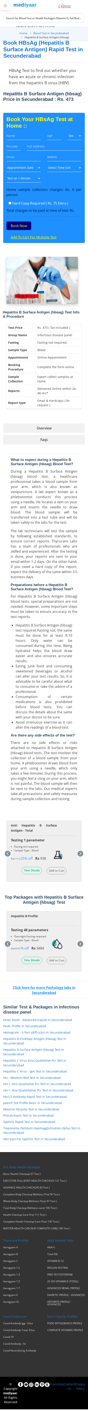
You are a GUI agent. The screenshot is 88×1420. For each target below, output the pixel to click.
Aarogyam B (10, 1254)
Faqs (44, 439)
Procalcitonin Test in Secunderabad (28, 1115)
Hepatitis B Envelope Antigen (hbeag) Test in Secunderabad (34, 1041)
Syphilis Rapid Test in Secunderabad (29, 1122)
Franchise (57, 1384)
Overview (44, 428)
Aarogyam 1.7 (11, 1288)
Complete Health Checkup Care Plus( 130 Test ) (31, 1221)
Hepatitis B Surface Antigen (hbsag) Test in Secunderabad (33, 1052)
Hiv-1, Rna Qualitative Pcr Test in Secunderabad (37, 1084)
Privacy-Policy (80, 1386)
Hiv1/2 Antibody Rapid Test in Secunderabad (35, 1097)
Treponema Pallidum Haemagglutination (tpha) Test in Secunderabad (41, 1130)
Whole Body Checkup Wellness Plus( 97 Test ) (30, 1201)
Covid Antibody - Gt (14, 1344)
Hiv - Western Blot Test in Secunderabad (32, 1078)
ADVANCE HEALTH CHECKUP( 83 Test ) (26, 1187)
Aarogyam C (10, 1261)
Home (23, 33)
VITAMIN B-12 (55, 1261)
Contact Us (69, 1386)
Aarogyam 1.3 (11, 1274)
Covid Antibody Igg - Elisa (18, 1323)
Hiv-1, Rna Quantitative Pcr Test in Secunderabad (38, 1090)
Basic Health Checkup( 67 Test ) (22, 1174)
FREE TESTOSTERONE (60, 1274)
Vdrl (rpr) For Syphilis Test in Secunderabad (34, 1139)
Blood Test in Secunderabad (51, 33)
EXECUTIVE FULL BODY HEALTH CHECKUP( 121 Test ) (35, 1181)
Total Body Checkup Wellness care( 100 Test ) (30, 1208)
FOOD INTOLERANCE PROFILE (64, 1323)
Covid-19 (8, 1337)
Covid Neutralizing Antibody (19, 1350)
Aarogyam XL (11, 1302)
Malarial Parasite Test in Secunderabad (31, 1109)
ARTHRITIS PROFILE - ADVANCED (59, 1303)
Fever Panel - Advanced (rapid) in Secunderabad (37, 1020)
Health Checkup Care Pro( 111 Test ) (24, 1215)
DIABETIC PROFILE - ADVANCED (66, 1295)
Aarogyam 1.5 (11, 1281)
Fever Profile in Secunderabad (24, 1026)
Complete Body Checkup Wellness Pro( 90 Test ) (31, 1194)
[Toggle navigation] (5, 6)
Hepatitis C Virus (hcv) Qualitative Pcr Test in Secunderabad (34, 1062)
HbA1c (51, 1247)
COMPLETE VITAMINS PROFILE (65, 1330)
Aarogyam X (10, 1295)
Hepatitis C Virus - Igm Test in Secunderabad (35, 1071)
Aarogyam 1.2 (11, 1268)
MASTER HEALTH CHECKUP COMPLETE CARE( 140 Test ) (36, 1228)
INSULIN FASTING (57, 1268)
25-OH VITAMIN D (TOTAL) (62, 1281)
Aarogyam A (10, 1247)
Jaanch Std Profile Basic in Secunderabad (32, 1103)
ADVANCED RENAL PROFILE (63, 1288)
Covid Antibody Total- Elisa (19, 1330)
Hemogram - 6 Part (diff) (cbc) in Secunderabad (36, 1032)
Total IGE (52, 1254)
